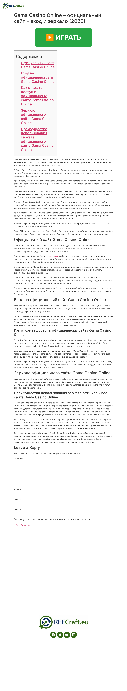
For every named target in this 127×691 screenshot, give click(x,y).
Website (17, 510)
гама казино (53, 256)
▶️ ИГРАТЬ (63, 37)
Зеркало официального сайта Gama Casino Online (37, 116)
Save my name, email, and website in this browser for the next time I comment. (53, 519)
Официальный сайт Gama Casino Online (38, 65)
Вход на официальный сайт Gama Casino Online (38, 77)
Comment (19, 458)
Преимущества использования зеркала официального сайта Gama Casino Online (37, 139)
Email (17, 500)
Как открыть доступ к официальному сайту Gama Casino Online (37, 95)
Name (17, 490)
